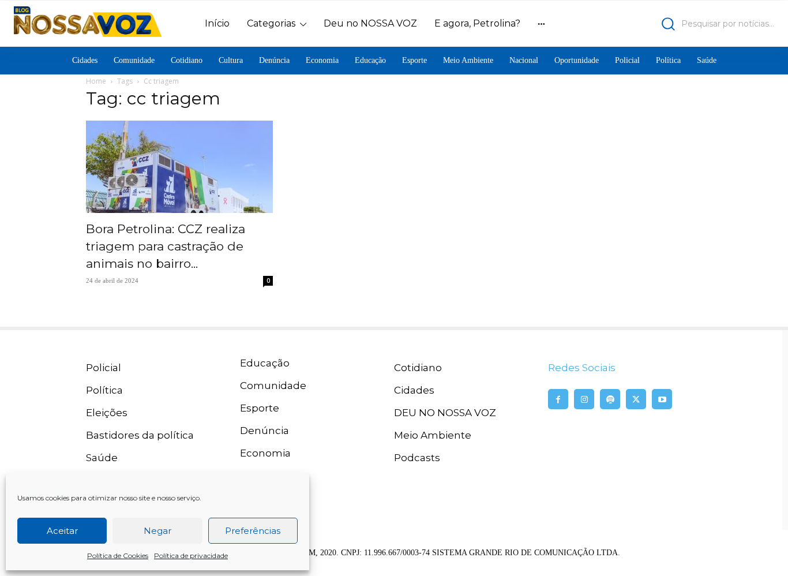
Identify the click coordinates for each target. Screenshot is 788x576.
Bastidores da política (140, 435)
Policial (103, 367)
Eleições (106, 412)
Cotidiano (418, 367)
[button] (681, 24)
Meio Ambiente (432, 435)
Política (104, 390)
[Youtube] (662, 399)
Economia (265, 453)
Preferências (252, 530)
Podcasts (417, 457)
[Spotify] (610, 399)
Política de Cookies (117, 555)
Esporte (259, 408)
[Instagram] (584, 399)
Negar (157, 530)
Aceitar (62, 530)
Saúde (102, 457)
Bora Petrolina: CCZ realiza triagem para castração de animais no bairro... (165, 246)
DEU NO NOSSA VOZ (445, 412)
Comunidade (273, 385)
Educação (265, 363)
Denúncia (264, 430)
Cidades (414, 390)
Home (96, 81)
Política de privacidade (191, 555)
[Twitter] (636, 399)
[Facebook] (558, 399)
